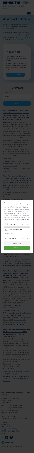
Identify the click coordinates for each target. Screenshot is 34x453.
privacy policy (24, 220)
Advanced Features (15, 230)
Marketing (12, 238)
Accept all (17, 248)
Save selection (17, 243)
